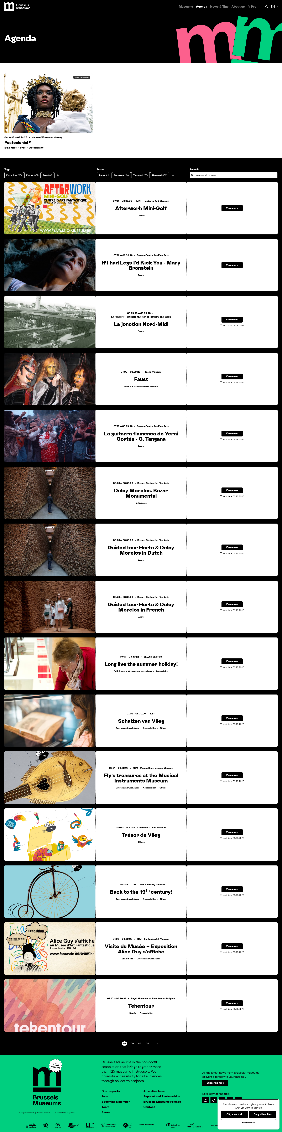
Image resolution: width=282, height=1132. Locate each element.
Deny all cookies (263, 1114)
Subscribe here (215, 1082)
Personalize (248, 1122)
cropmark (71, 1113)
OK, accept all (234, 1114)
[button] (57, 175)
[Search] (266, 6)
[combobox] (233, 175)
